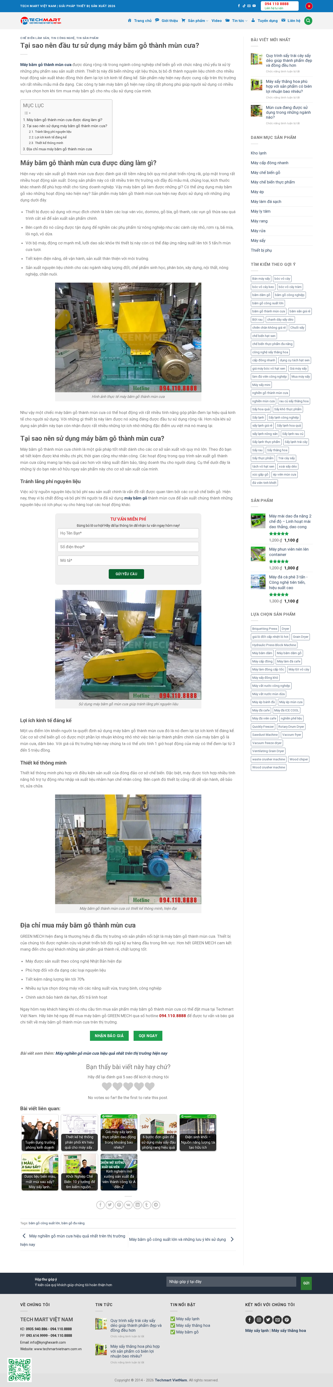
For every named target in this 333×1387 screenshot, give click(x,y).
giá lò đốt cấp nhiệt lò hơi (270, 637)
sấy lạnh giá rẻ (262, 425)
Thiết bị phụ (261, 250)
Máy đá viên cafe (264, 718)
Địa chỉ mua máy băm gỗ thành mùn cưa (60, 149)
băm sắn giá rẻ (300, 311)
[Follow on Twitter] (268, 1320)
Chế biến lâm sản (34, 38)
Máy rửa (258, 230)
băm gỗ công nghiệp (289, 295)
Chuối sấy (297, 327)
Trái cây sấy (286, 458)
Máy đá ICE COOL (286, 710)
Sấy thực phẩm (263, 458)
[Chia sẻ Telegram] (156, 1205)
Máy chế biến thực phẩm (273, 182)
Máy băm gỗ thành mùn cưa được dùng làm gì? (64, 120)
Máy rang (259, 221)
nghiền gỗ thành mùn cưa (270, 393)
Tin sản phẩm (87, 38)
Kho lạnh (258, 153)
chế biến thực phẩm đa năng (272, 344)
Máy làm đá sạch (266, 201)
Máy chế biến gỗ (265, 172)
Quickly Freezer (263, 726)
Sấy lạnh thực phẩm (266, 442)
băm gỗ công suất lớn (44, 1223)
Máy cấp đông (262, 661)
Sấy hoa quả (261, 409)
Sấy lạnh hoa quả (289, 425)
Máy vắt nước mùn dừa (268, 694)
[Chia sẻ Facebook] (100, 1205)
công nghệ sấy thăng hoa (270, 352)
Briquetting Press (264, 629)
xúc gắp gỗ (260, 474)
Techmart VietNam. (171, 1380)
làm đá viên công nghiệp (269, 376)
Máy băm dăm (262, 653)
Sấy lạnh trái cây (296, 442)
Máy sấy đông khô (265, 677)
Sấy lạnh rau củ (292, 434)
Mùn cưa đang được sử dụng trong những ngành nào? (288, 112)
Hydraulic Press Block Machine (274, 645)
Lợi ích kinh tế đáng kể (51, 137)
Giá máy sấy (298, 368)
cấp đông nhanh (263, 360)
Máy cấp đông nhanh (269, 162)
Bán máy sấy (261, 278)
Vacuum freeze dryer (267, 743)
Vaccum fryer (291, 735)
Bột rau (257, 319)
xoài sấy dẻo (288, 466)
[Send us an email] (249, 6)
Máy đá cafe (261, 710)
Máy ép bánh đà (263, 702)
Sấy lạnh (258, 417)
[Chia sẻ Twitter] (110, 1205)
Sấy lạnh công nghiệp (284, 417)
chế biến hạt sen (263, 336)
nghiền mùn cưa (263, 401)
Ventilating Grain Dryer (268, 751)
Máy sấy (258, 240)
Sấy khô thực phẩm (288, 409)
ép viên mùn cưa (284, 474)
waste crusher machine (268, 759)
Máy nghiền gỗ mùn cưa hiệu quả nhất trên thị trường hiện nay (111, 1053)
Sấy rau (257, 450)
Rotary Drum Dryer (291, 726)
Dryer (285, 629)
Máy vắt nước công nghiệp (271, 686)
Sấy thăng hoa (277, 450)
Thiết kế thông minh (49, 143)
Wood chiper (299, 759)
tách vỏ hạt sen (263, 466)
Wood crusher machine (268, 767)
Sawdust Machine (265, 735)
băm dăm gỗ (261, 295)
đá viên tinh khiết (264, 483)
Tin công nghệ (63, 38)
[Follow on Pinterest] (287, 1320)
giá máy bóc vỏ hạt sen (268, 368)
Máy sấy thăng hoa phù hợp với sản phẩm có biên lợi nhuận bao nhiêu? (289, 86)
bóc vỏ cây (282, 278)
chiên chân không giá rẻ (269, 327)
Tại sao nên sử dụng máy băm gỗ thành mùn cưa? (67, 126)
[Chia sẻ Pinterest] (119, 1205)
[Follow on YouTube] (254, 6)
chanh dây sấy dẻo (280, 319)
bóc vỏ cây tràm (290, 287)
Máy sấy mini (261, 385)
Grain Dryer (300, 637)
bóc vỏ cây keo (263, 287)
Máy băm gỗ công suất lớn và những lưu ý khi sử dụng (178, 1239)
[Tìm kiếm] (308, 21)
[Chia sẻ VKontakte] (128, 1205)
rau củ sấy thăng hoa (294, 401)
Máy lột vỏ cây (299, 669)
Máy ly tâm (261, 211)
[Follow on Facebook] (239, 6)
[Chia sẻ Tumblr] (147, 1205)
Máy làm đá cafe (288, 661)
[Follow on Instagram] (259, 1320)
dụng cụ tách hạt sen (295, 360)
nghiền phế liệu (291, 718)
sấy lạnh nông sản (265, 434)
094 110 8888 (277, 4)
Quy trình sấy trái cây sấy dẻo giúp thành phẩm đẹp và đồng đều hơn (289, 60)
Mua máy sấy (301, 376)
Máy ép (257, 191)
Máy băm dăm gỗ (289, 653)
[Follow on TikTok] (244, 6)
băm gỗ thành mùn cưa (268, 311)
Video (217, 21)
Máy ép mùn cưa (291, 702)
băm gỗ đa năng (73, 1223)
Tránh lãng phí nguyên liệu (53, 132)
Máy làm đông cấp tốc (268, 669)
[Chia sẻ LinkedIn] (137, 1205)
